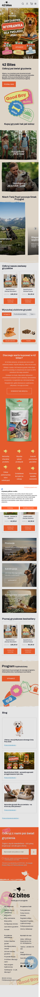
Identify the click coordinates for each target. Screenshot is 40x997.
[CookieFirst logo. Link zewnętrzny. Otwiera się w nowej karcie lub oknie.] (2, 489)
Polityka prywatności (30, 487)
